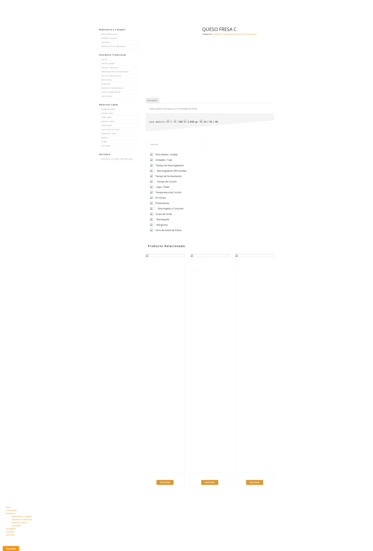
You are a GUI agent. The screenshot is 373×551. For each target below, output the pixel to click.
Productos (206, 5)
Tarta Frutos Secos (110, 130)
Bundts (104, 138)
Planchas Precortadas (112, 88)
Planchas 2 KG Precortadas (245, 34)
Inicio (173, 5)
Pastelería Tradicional (22, 519)
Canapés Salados (109, 38)
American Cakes (19, 522)
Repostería (106, 80)
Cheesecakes (106, 125)
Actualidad (224, 5)
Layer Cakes (106, 117)
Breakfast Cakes (109, 134)
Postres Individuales (111, 76)
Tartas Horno (108, 64)
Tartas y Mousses (109, 68)
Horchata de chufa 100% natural (117, 159)
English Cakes (107, 121)
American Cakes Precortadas (115, 72)
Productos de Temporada (113, 46)
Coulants (105, 42)
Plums (104, 142)
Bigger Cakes (107, 113)
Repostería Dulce (109, 34)
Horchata (258, 5)
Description (152, 100)
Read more (165, 482)
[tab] (152, 100)
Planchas (105, 84)
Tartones (105, 146)
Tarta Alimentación (110, 92)
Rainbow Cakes (108, 109)
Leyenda (154, 144)
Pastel (104, 60)
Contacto (241, 5)
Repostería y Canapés (22, 516)
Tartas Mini (107, 96)
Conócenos (189, 5)
